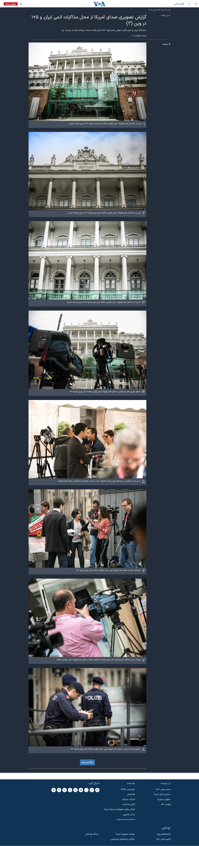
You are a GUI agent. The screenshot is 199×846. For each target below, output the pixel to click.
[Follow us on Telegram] (92, 790)
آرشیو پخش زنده (163, 839)
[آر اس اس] (64, 790)
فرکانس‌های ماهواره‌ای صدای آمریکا (119, 809)
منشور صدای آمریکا (162, 794)
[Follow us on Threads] (70, 790)
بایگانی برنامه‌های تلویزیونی (123, 839)
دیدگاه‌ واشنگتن (91, 834)
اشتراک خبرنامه (128, 799)
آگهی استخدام (129, 804)
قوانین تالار (165, 804)
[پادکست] (59, 790)
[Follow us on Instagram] (75, 790)
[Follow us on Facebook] (97, 790)
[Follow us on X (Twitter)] (86, 790)
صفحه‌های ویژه (163, 834)
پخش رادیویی (129, 814)
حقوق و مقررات (163, 799)
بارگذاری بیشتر (87, 762)
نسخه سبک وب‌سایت (125, 819)
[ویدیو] (21, 4)
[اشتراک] (53, 790)
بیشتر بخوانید (140, 35)
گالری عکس (179, 4)
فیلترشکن (131, 794)
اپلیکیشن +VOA (128, 789)
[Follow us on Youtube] (81, 790)
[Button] (166, 45)
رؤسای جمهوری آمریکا (125, 834)
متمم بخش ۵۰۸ (163, 789)
